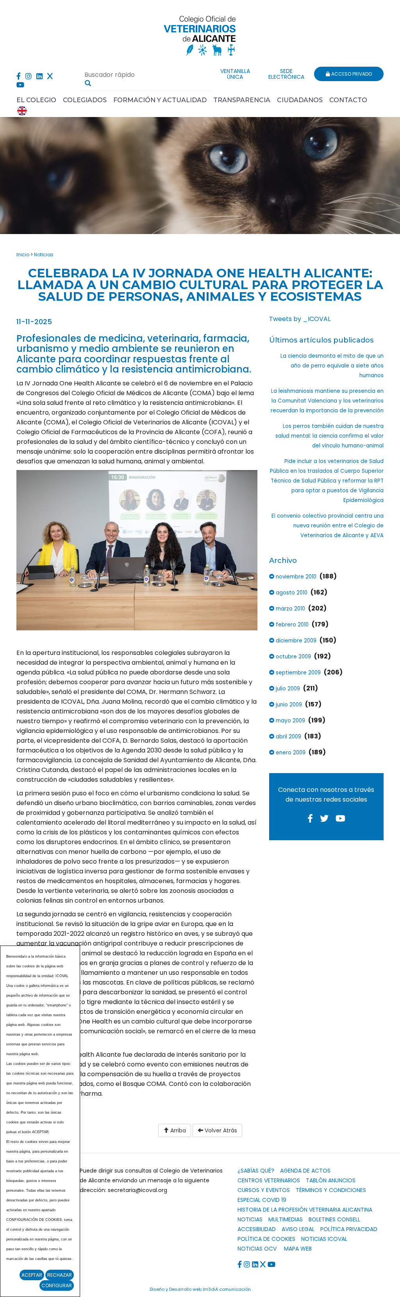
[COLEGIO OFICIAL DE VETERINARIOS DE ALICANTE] (200, 33)
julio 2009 (287, 688)
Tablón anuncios (330, 1180)
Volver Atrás (220, 1130)
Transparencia (241, 100)
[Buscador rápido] (87, 83)
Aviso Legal (298, 1229)
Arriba (177, 1130)
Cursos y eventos (264, 1190)
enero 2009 (289, 752)
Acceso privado (351, 74)
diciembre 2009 (295, 640)
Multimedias (285, 1219)
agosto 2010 (290, 592)
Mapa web (298, 1249)
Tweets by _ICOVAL (299, 318)
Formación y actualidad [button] (160, 100)
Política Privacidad (348, 1229)
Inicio (22, 254)
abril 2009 (287, 736)
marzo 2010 (289, 608)
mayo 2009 (289, 720)
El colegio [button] (36, 100)
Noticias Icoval (324, 1239)
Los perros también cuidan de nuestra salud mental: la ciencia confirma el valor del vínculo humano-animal (329, 435)
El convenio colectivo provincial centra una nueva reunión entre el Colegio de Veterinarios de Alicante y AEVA (327, 525)
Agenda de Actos (305, 1171)
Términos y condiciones (331, 1190)
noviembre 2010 (295, 576)
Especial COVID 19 (262, 1200)
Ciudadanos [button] (300, 100)
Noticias (44, 254)
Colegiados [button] (85, 100)
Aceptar (31, 1275)
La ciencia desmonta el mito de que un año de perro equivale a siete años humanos (332, 365)
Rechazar (59, 1275)
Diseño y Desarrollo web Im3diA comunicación (200, 1289)
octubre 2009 (292, 656)
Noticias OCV (257, 1249)
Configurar (56, 1285)
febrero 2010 (291, 624)
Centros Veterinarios (269, 1180)
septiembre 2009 (297, 672)
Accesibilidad (257, 1229)
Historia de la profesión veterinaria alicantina (305, 1210)
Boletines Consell (334, 1219)
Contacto (348, 100)
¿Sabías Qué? (256, 1171)
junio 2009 (288, 704)
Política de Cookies (266, 1239)
